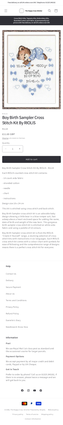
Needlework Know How (17, 327)
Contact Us (11, 273)
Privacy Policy (12, 307)
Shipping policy (47, 414)
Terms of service (32, 414)
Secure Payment (13, 287)
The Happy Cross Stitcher (20, 410)
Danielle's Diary (13, 320)
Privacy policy (17, 414)
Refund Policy (12, 313)
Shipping (5, 138)
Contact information (33, 419)
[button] (6, 10)
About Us (10, 293)
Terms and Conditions (16, 300)
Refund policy (53, 410)
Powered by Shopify (37, 410)
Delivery (9, 280)
